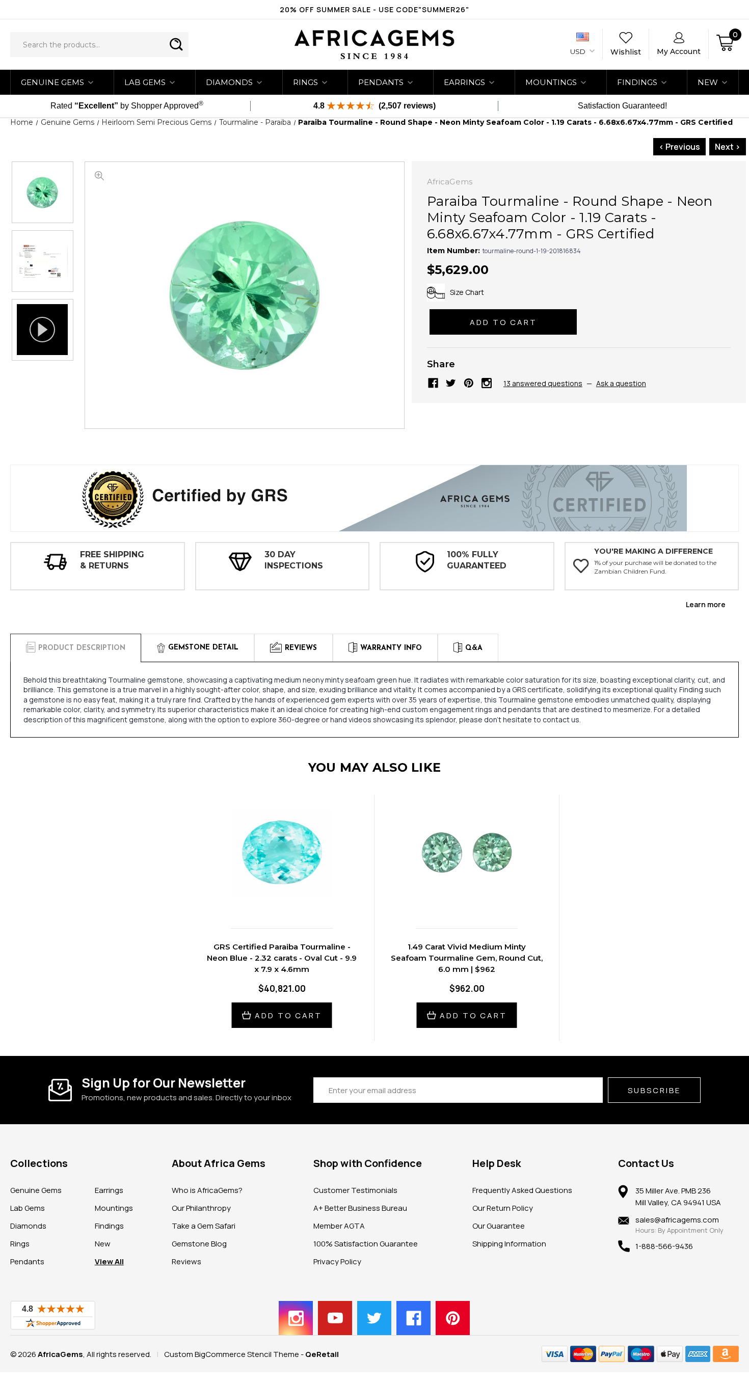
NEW (708, 82)
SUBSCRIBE (654, 1090)
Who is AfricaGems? (207, 1190)
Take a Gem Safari (203, 1225)
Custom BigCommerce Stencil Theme (231, 1354)
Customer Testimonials (355, 1190)
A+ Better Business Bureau (360, 1208)
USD (578, 51)
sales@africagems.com (677, 1219)
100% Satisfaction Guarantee (365, 1243)
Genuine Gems (52, 82)
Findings (637, 82)
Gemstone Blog (199, 1243)
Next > (727, 146)
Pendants (381, 82)
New (103, 1243)
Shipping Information (509, 1243)
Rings (305, 82)
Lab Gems (145, 82)
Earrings (464, 82)
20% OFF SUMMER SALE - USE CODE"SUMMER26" (374, 9)
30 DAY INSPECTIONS (293, 560)
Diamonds (229, 82)
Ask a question (621, 383)
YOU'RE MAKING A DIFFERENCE (653, 551)
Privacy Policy (337, 1261)
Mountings (551, 82)
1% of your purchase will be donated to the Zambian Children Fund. (655, 567)
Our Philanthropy (201, 1208)
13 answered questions (542, 383)
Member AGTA (339, 1225)
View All (109, 1261)
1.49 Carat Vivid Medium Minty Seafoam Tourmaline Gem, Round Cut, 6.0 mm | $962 (467, 958)
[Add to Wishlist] (292, 899)
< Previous (679, 146)
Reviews (186, 1261)
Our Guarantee (498, 1225)
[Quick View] (271, 899)
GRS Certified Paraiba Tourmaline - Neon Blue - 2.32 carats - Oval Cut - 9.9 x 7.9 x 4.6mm (282, 958)
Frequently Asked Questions (522, 1190)
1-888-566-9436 (664, 1246)
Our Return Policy (502, 1208)
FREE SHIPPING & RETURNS (112, 560)
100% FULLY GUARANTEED (476, 560)
